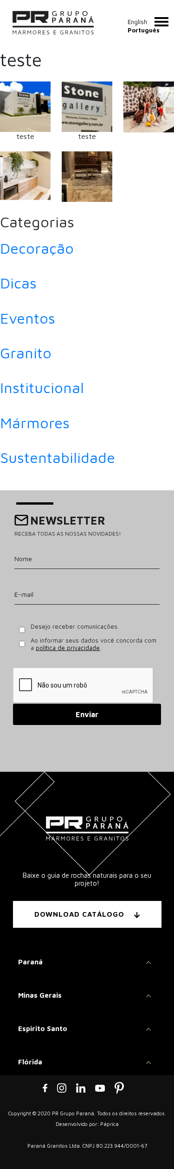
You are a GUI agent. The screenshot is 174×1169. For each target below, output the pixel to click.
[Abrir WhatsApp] (151, 1145)
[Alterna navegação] (161, 21)
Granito (26, 353)
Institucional (42, 387)
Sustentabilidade (57, 457)
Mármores (35, 422)
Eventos (27, 318)
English (137, 21)
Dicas (18, 283)
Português (144, 30)
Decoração (37, 248)
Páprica (109, 1124)
